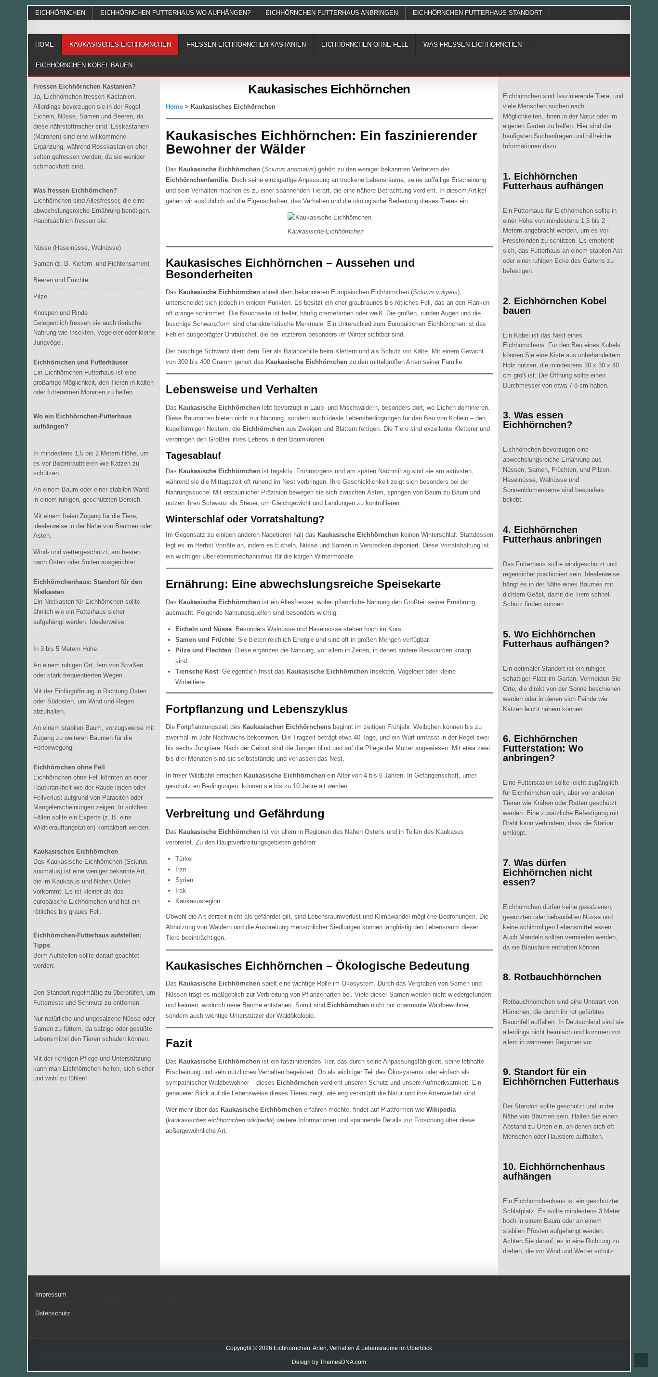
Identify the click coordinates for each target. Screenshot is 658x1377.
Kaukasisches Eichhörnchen (120, 44)
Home (44, 44)
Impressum (50, 1294)
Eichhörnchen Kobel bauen (84, 65)
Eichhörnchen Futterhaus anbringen (331, 12)
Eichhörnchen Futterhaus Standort (477, 12)
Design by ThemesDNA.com (329, 1362)
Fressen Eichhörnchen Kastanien (246, 44)
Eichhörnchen (60, 12)
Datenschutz (52, 1313)
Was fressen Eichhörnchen (472, 44)
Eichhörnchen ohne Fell (364, 44)
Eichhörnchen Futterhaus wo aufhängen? (175, 12)
